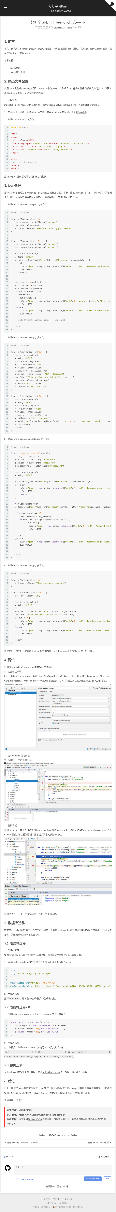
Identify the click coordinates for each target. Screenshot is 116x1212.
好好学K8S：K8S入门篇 (98, 1143)
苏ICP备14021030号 (42, 1207)
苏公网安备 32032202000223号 (69, 1207)
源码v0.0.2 (81, 112)
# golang (42, 1135)
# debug (74, 1135)
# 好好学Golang (54, 1135)
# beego (65, 1135)
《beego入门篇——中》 (86, 193)
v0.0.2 (19, 1100)
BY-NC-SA (36, 1119)
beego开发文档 (17, 72)
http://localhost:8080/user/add (51, 830)
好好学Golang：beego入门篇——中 (22, 1143)
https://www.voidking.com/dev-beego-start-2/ (42, 1115)
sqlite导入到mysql (51, 1072)
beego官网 (15, 68)
